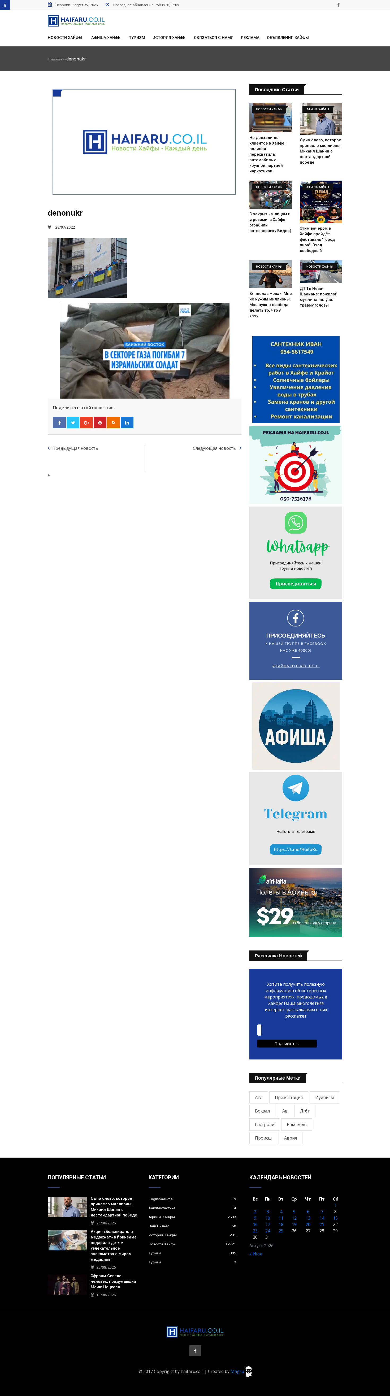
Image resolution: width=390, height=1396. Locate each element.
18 (281, 1224)
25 (281, 1231)
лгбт (305, 1111)
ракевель (297, 1124)
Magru (238, 1371)
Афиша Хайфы (106, 37)
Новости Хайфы (65, 37)
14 (321, 1218)
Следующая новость (215, 448)
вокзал (262, 1111)
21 (321, 1224)
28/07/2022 (65, 227)
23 (255, 1231)
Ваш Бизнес (192, 1226)
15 (335, 1218)
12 (294, 1218)
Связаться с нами (213, 37)
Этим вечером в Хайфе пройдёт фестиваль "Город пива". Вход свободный (317, 239)
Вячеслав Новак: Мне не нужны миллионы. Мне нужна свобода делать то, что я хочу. (270, 304)
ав (285, 1111)
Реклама (250, 37)
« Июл (255, 1254)
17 (267, 1224)
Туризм (137, 37)
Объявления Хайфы (288, 37)
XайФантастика (192, 1208)
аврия (290, 1138)
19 (294, 1224)
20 (308, 1224)
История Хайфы (170, 37)
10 (267, 1218)
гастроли (264, 1124)
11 (281, 1218)
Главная (55, 59)
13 (308, 1218)
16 (255, 1224)
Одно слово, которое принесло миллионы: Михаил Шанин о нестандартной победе (320, 151)
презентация (289, 1097)
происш (263, 1138)
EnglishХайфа (192, 1199)
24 (267, 1231)
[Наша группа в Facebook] (338, 5)
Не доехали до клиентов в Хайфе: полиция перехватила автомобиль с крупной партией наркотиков (267, 154)
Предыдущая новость (75, 448)
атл (258, 1097)
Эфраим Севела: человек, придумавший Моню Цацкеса (113, 1281)
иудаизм (324, 1097)
